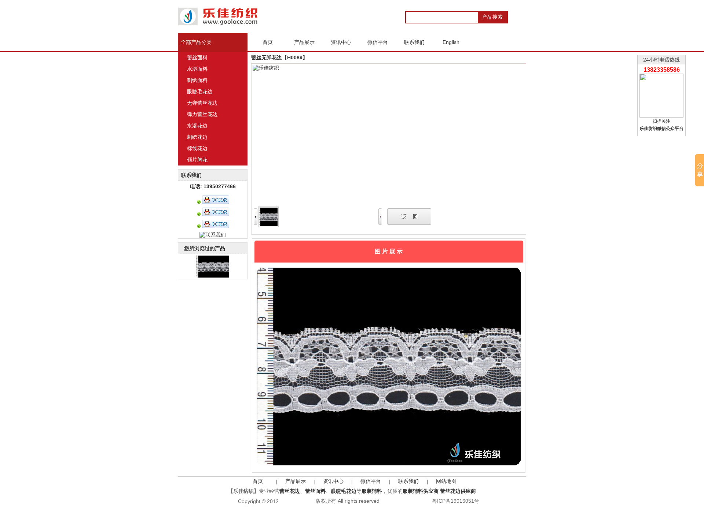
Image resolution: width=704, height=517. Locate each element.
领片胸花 (197, 160)
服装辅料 (372, 491)
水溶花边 (197, 126)
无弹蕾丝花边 (202, 103)
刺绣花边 (197, 137)
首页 (258, 481)
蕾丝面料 (197, 57)
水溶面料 (197, 69)
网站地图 (446, 481)
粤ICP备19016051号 (455, 501)
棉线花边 (197, 148)
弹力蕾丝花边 (202, 114)
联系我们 (408, 481)
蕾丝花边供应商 (458, 491)
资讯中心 (333, 481)
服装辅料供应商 (421, 491)
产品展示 (295, 481)
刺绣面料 (197, 80)
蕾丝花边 (289, 491)
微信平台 (370, 481)
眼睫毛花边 (200, 91)
